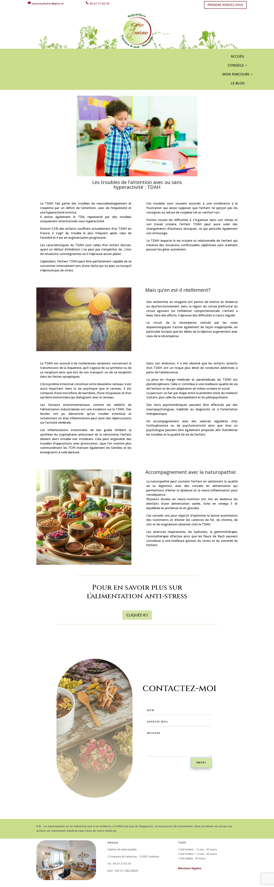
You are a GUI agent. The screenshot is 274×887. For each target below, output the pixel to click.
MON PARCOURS (235, 74)
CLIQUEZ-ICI (137, 614)
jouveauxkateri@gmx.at (47, 3)
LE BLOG (238, 83)
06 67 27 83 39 (99, 3)
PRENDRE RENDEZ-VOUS (225, 5)
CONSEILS (236, 65)
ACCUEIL (238, 56)
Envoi (201, 762)
